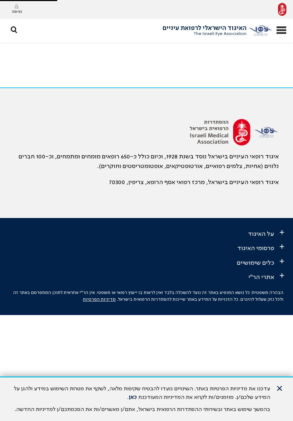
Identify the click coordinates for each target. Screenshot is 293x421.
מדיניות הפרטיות (99, 299)
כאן (133, 397)
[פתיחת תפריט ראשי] (281, 31)
